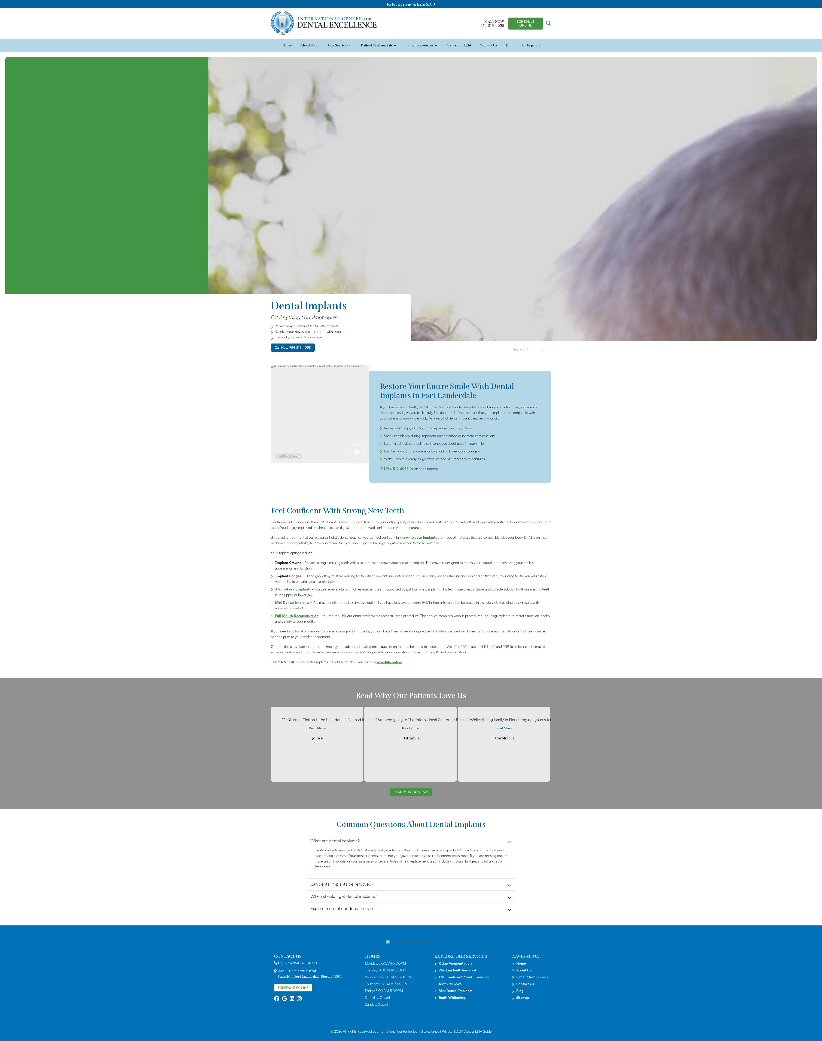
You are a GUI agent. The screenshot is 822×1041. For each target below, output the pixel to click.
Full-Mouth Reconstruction (297, 616)
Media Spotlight (459, 45)
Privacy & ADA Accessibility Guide (467, 1032)
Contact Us (488, 45)
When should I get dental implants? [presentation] (343, 897)
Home (287, 45)
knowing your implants (418, 538)
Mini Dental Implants (292, 603)
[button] (548, 23)
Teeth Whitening (452, 998)
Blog (510, 45)
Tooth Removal (451, 984)
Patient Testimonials (377, 45)
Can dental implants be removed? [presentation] (341, 884)
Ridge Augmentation (455, 963)
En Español (531, 45)
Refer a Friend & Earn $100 (411, 4)
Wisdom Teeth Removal (457, 970)
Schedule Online (525, 23)
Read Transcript (288, 456)
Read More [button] (317, 728)
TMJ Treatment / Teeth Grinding (464, 977)
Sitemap (522, 998)
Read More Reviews (411, 792)
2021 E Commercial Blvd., (310, 974)
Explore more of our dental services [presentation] (343, 909)
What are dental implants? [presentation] (335, 841)
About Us (308, 45)
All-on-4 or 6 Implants (293, 589)
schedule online (389, 662)
